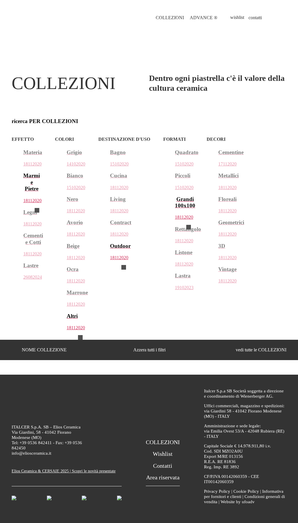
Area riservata (163, 477)
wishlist (237, 17)
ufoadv (248, 501)
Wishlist (163, 454)
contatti (255, 17)
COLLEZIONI (170, 17)
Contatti (162, 465)
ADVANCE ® (203, 17)
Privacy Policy (217, 491)
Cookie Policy (246, 491)
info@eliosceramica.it (31, 453)
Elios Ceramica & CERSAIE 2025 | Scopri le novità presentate (64, 471)
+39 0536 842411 (35, 442)
